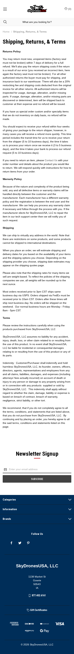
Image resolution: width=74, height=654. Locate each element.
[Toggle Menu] (5, 9)
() (69, 9)
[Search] (3, 22)
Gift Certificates (38, 610)
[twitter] (19, 542)
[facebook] (11, 542)
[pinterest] (28, 542)
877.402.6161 (39, 595)
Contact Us (51, 160)
